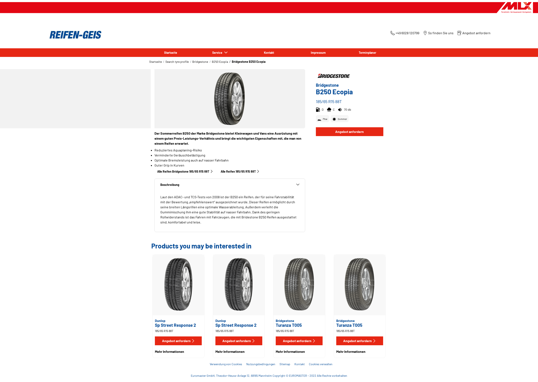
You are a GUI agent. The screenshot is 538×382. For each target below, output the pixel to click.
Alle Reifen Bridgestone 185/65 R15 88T (183, 171)
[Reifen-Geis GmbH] (74, 35)
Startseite (155, 61)
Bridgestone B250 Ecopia (248, 61)
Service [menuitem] (218, 52)
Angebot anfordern (349, 132)
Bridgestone (200, 61)
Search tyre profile (177, 61)
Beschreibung (169, 184)
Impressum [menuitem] (318, 52)
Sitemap (285, 364)
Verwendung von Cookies (226, 364)
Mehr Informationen (169, 351)
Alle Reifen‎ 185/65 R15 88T (238, 171)
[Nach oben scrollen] (527, 373)
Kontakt (299, 364)
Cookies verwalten (320, 364)
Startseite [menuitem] (170, 52)
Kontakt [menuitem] (269, 52)
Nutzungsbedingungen (260, 364)
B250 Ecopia (220, 61)
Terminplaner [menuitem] (367, 52)
